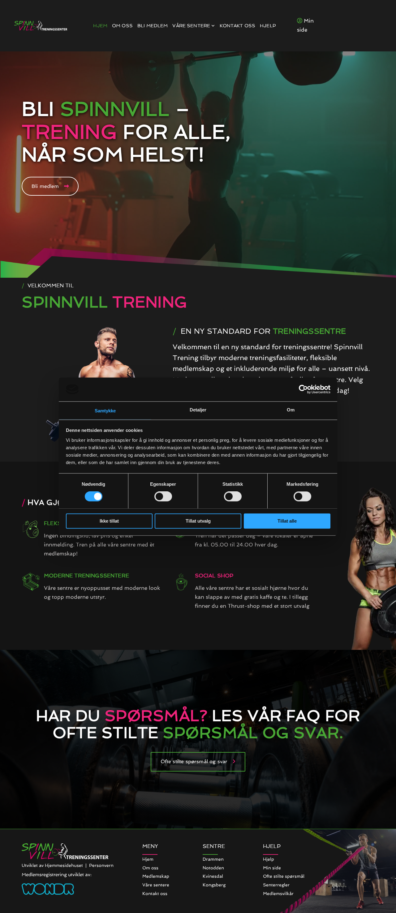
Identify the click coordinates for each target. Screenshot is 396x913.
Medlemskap (155, 876)
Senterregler (276, 884)
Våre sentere (191, 26)
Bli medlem (152, 26)
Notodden (213, 867)
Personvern (101, 865)
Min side (272, 867)
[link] (191, 26)
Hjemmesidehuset (64, 865)
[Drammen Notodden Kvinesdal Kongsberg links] (213, 26)
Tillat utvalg (198, 521)
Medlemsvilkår (278, 893)
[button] (50, 186)
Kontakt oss (238, 26)
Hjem (100, 26)
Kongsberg (214, 884)
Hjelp (268, 26)
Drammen (213, 859)
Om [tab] (291, 409)
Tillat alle (287, 521)
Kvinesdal (213, 876)
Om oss (122, 26)
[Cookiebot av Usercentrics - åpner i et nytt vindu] (303, 389)
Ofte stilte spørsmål (283, 876)
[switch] (163, 496)
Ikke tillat (109, 521)
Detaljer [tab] (198, 409)
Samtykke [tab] (105, 410)
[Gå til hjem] (40, 26)
